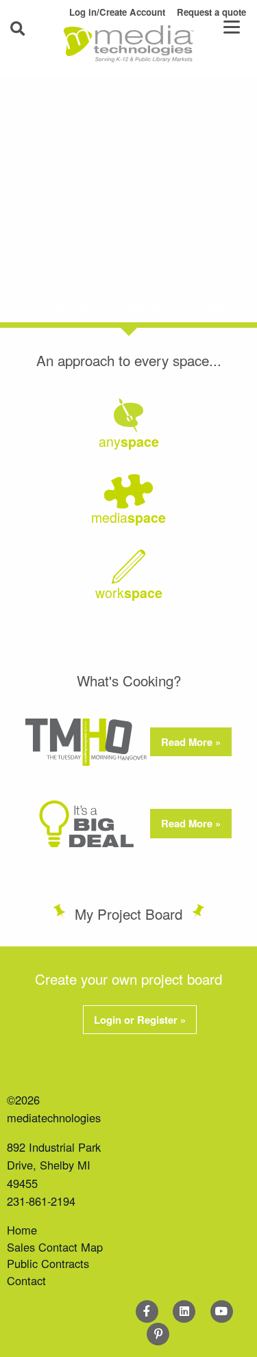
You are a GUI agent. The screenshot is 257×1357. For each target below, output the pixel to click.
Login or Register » (140, 1019)
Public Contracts (48, 1263)
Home (22, 1230)
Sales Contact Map (55, 1247)
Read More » (191, 741)
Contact (26, 1280)
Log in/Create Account (117, 11)
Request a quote (211, 11)
